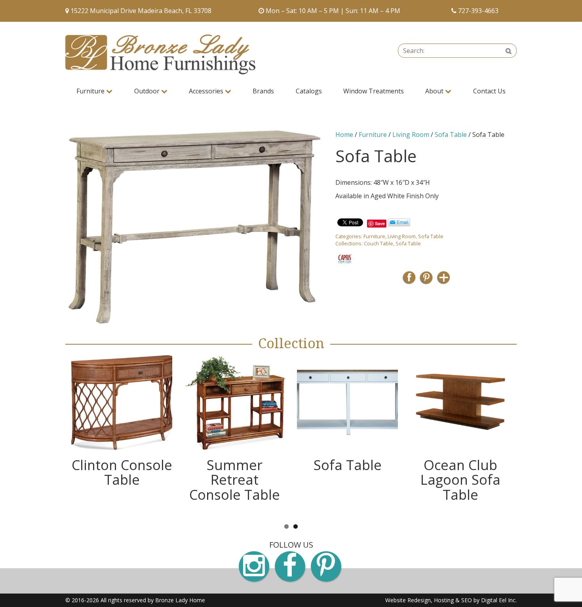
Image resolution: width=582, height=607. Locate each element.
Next (528, 436)
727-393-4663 (478, 10)
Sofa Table (451, 134)
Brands (263, 91)
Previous (53, 436)
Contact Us (489, 91)
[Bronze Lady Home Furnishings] (160, 54)
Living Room (410, 134)
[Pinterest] (426, 280)
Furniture (91, 91)
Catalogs (309, 91)
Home (344, 134)
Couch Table (378, 243)
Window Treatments (373, 91)
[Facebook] (409, 280)
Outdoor (147, 91)
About (435, 91)
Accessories (207, 91)
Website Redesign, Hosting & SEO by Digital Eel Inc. (451, 600)
